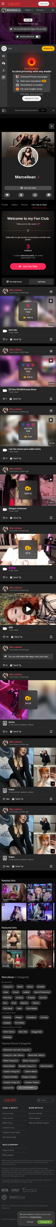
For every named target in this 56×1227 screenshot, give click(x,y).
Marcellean (16, 290)
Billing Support (8, 1155)
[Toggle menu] (3, 3)
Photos (40, 10)
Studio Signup (34, 1118)
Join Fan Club (30, 266)
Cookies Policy (8, 1128)
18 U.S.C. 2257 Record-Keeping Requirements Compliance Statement (24, 1207)
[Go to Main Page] (17, 4)
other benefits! (36, 94)
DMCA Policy (7, 1123)
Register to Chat (31, 98)
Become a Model (35, 1113)
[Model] (51, 126)
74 (7, 637)
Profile (5, 205)
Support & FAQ (8, 1150)
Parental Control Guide (11, 1132)
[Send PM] (49, 195)
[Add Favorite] (4, 48)
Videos (29, 10)
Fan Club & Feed (39, 205)
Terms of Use (7, 1118)
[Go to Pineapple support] (4, 1197)
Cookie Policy (35, 1217)
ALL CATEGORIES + (27, 1088)
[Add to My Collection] (51, 339)
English (43, 1100)
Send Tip (17, 339)
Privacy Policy (8, 1113)
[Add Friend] (35, 195)
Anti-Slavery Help (9, 1137)
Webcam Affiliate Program (39, 1123)
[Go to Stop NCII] (18, 1197)
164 (7, 799)
